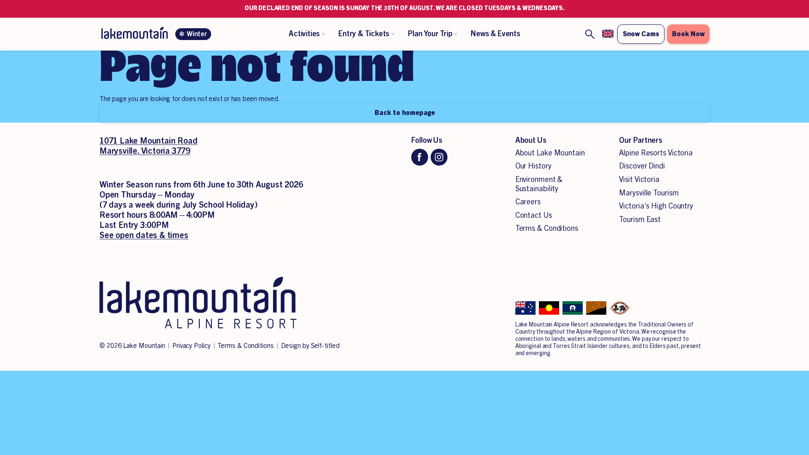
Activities (304, 33)
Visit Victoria (639, 179)
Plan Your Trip (430, 33)
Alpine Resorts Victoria (656, 153)
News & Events (495, 33)
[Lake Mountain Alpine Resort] (134, 34)
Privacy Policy (191, 346)
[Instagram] (439, 157)
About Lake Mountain (550, 153)
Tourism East (640, 219)
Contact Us (533, 215)
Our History (533, 166)
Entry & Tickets (363, 33)
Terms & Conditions (546, 228)
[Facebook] (419, 157)
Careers (528, 202)
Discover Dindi (642, 166)
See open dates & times (143, 235)
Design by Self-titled (310, 346)
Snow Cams (641, 34)
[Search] (590, 34)
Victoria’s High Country (656, 206)
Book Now (688, 34)
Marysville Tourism (648, 193)
